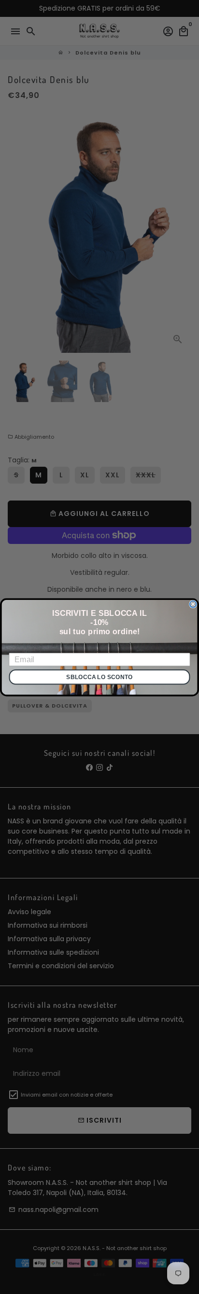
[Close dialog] (193, 603)
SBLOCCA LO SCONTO (99, 676)
